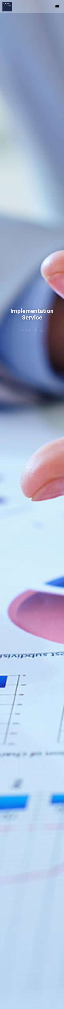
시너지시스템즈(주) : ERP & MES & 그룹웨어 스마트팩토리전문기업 (7, 6)
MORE (32, 335)
